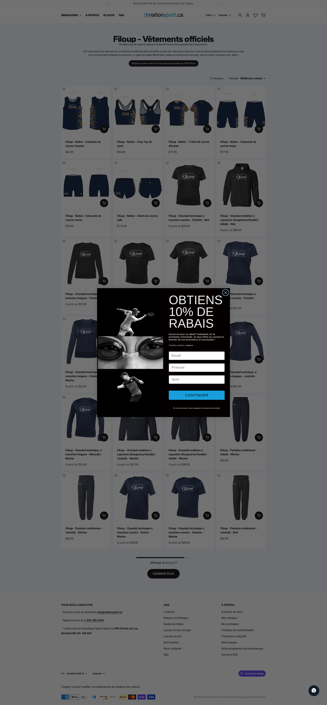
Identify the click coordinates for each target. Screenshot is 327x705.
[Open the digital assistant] (313, 690)
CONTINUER (196, 395)
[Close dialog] (226, 292)
